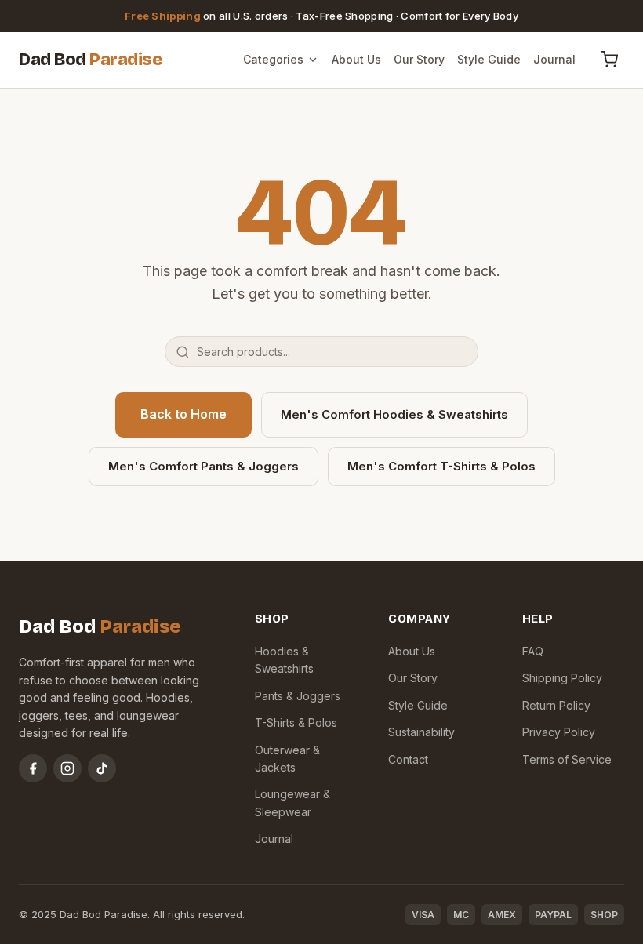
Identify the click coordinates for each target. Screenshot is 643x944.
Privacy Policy (558, 732)
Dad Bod (90, 59)
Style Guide (489, 59)
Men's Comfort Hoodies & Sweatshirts (394, 414)
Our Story (419, 59)
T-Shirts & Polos (296, 722)
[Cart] (609, 59)
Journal (554, 59)
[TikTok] (102, 768)
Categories (273, 59)
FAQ (532, 651)
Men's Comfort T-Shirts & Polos (441, 466)
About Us (356, 59)
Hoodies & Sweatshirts (284, 659)
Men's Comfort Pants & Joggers (203, 466)
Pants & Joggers (297, 696)
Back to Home (183, 414)
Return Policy (556, 705)
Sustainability (421, 732)
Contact (408, 759)
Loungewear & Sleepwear (292, 802)
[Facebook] (33, 768)
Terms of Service (567, 759)
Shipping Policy (562, 677)
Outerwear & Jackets (287, 758)
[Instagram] (67, 768)
